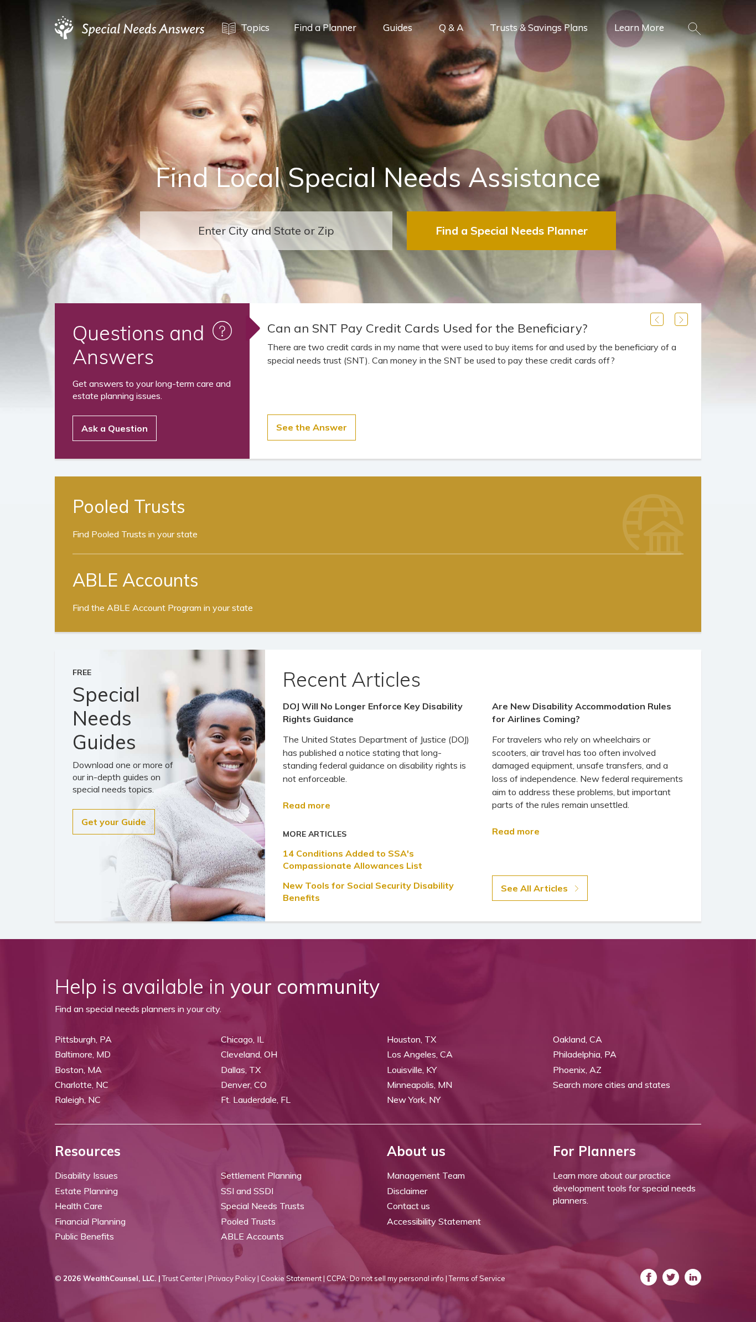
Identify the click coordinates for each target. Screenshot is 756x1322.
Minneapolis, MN (419, 1084)
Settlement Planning (261, 1175)
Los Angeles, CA (420, 1054)
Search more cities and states (611, 1084)
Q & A (451, 27)
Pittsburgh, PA (83, 1039)
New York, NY (414, 1099)
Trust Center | (184, 1278)
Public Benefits (84, 1236)
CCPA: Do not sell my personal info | (387, 1278)
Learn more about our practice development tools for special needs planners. (624, 1188)
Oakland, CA (577, 1039)
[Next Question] (681, 319)
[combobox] (266, 230)
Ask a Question (114, 428)
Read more (306, 805)
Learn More (639, 27)
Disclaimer (407, 1190)
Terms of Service (477, 1278)
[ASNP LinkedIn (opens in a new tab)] (693, 1277)
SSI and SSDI (247, 1190)
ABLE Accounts (252, 1236)
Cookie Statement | (293, 1278)
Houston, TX (411, 1039)
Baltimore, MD (83, 1054)
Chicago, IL (242, 1039)
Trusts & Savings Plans (539, 27)
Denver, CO (244, 1084)
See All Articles (535, 888)
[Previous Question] (657, 319)
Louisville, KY (412, 1069)
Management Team (426, 1175)
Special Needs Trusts (262, 1205)
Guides (397, 27)
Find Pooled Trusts (135, 534)
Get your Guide (113, 821)
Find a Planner (325, 27)
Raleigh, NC (78, 1099)
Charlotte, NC (81, 1084)
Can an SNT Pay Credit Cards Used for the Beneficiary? (427, 328)
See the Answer (311, 427)
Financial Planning (90, 1221)
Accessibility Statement (434, 1221)
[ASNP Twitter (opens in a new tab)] (670, 1277)
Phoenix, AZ (577, 1069)
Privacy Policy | (233, 1278)
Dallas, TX (241, 1069)
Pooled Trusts (248, 1221)
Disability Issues (86, 1175)
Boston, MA (78, 1069)
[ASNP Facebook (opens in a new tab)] (648, 1277)
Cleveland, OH (249, 1054)
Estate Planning (86, 1190)
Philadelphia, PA (585, 1054)
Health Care (78, 1205)
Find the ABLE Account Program (163, 607)
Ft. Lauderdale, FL (256, 1099)
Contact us (408, 1205)
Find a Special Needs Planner (512, 230)
